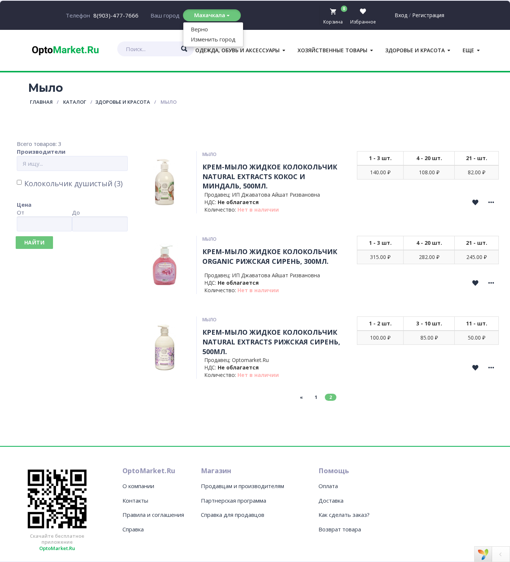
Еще (468, 50)
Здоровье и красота (415, 50)
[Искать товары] (184, 48)
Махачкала (210, 15)
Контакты (135, 500)
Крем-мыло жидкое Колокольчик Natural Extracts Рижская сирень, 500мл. (271, 342)
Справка (133, 529)
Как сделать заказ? (344, 514)
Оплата (328, 486)
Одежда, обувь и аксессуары (237, 50)
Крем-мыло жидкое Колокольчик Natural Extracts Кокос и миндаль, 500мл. (269, 176)
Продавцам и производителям (242, 486)
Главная (41, 102)
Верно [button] (199, 29)
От (20, 212)
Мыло (209, 154)
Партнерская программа (233, 500)
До (76, 212)
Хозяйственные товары (332, 50)
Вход (401, 15)
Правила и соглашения (153, 514)
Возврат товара (339, 529)
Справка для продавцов (232, 514)
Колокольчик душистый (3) (73, 183)
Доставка (330, 500)
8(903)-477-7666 (116, 15)
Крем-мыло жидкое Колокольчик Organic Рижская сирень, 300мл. (269, 256)
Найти (34, 242)
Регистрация (428, 15)
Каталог (74, 102)
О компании (138, 486)
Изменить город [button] (213, 39)
